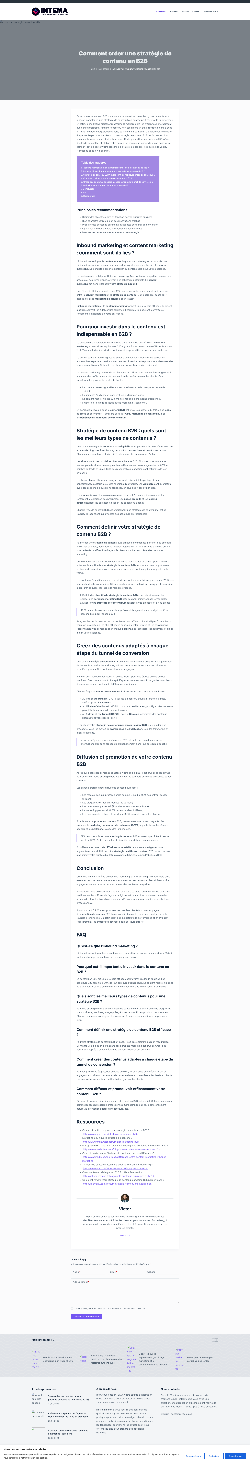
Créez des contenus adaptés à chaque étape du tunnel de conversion (118, 182)
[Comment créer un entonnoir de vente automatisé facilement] (38, 1434)
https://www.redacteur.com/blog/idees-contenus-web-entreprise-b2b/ (121, 1149)
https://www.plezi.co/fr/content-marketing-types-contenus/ (115, 1168)
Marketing (161, 11)
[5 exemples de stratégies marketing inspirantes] (179, 1359)
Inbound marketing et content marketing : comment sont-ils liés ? (116, 167)
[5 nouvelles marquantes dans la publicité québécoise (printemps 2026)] (38, 1400)
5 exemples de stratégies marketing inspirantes (199, 1359)
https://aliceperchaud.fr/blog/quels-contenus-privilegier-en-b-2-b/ (119, 1176)
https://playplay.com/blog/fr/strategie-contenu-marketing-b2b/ (117, 1183)
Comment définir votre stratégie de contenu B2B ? (108, 178)
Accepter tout (235, 1456)
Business (174, 11)
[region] (125, 1453)
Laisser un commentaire (86, 1316)
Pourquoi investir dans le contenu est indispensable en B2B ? (114, 171)
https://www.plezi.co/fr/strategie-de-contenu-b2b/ (110, 1134)
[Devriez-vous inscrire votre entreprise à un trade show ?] (36, 1359)
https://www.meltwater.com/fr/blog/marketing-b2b (111, 1141)
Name (76, 1272)
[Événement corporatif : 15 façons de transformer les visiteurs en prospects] (38, 1417)
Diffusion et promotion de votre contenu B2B (105, 185)
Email (113, 1272)
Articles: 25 (125, 1235)
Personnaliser (192, 1456)
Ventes (195, 11)
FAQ (85, 192)
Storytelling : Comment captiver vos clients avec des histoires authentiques (106, 1359)
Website (151, 1272)
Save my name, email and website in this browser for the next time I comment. (110, 1308)
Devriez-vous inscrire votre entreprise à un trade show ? (58, 1359)
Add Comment (81, 1281)
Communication (210, 11)
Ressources (89, 196)
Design (185, 11)
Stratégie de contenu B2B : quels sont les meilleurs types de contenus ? (119, 175)
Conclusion (88, 189)
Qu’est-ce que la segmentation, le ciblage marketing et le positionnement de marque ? (154, 1359)
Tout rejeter (214, 1456)
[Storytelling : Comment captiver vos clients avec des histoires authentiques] (83, 1359)
